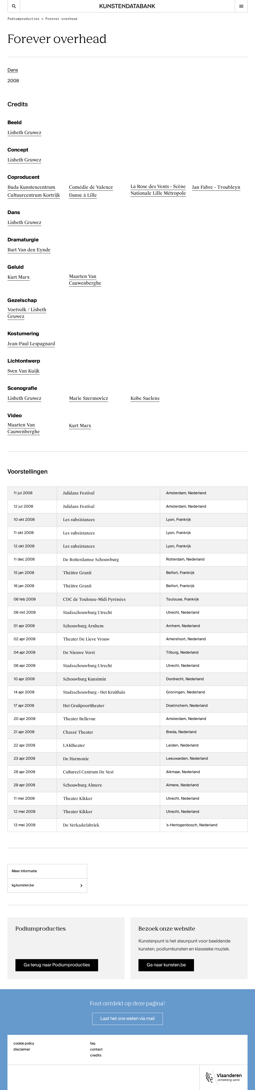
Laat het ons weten (127, 1018)
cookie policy (23, 1043)
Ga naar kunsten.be (166, 965)
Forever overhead (61, 19)
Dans (12, 70)
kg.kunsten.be (23, 885)
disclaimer (21, 1049)
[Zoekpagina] (14, 6)
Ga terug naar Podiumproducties (57, 965)
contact (96, 1049)
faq (92, 1043)
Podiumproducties (23, 19)
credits (95, 1055)
